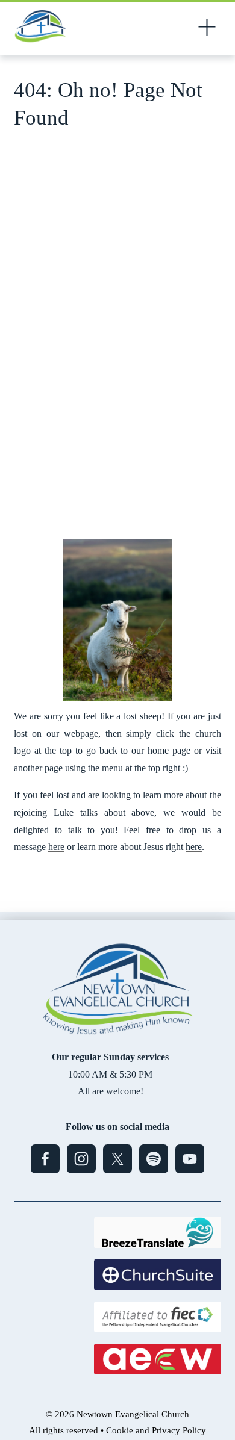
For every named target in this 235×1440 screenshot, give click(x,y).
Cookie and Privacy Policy (156, 1430)
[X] (117, 1158)
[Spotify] (153, 1158)
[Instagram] (81, 1158)
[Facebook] (45, 1158)
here (56, 847)
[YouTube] (189, 1158)
